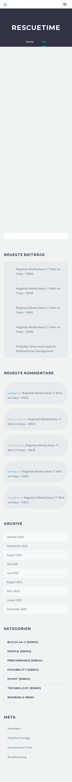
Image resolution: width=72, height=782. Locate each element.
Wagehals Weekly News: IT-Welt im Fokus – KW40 (38, 329)
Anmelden (14, 728)
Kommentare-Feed (20, 747)
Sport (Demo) (18, 679)
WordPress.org (17, 757)
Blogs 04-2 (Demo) (22, 642)
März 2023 (13, 591)
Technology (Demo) (24, 688)
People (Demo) (19, 651)
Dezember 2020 (16, 609)
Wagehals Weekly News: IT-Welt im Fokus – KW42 (38, 291)
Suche (64, 235)
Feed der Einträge (19, 738)
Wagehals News (20, 697)
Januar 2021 (14, 600)
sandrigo (12, 393)
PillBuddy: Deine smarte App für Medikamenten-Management (36, 349)
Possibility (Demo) (23, 669)
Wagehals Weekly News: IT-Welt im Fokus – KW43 (38, 271)
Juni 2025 (13, 573)
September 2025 (17, 546)
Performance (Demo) (24, 660)
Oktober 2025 (15, 537)
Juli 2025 (12, 564)
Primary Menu (64, 4)
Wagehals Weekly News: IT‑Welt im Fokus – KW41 (38, 310)
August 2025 (14, 555)
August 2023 (14, 582)
